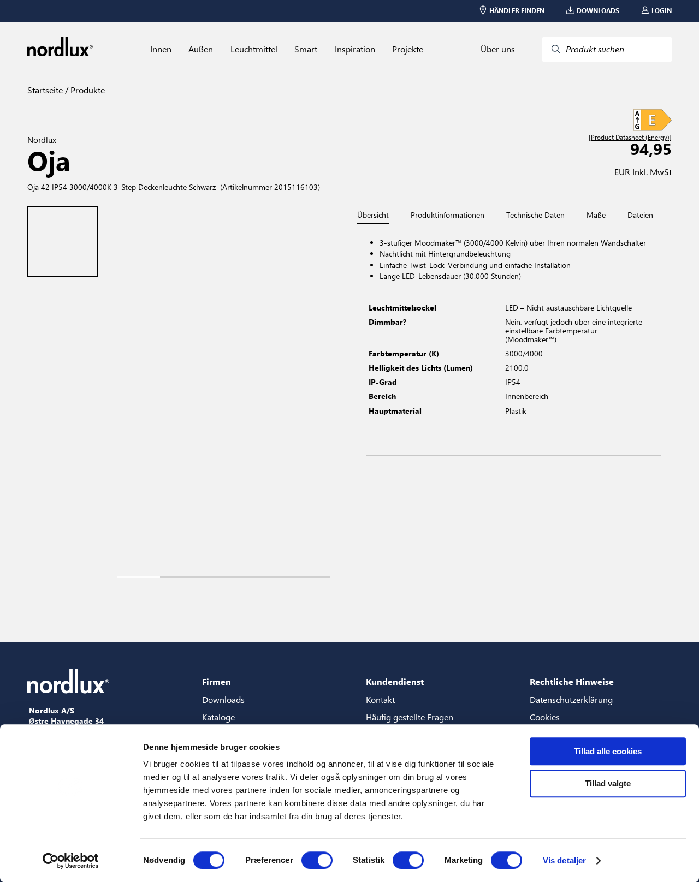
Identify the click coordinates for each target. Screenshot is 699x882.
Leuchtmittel (253, 49)
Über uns (498, 49)
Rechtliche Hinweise (572, 681)
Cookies (545, 717)
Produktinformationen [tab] (447, 215)
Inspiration (355, 49)
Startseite (45, 90)
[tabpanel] (513, 340)
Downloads (223, 699)
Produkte (86, 90)
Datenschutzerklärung (571, 699)
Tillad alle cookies (608, 751)
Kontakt (380, 699)
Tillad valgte (608, 783)
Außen (200, 49)
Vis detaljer (564, 860)
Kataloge (218, 717)
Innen (160, 49)
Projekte (407, 49)
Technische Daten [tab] (535, 215)
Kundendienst (395, 681)
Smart (305, 49)
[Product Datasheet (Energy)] (630, 137)
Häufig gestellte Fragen (409, 717)
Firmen (216, 681)
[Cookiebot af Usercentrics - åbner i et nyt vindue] (71, 861)
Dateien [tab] (640, 215)
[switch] (317, 860)
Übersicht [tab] (373, 215)
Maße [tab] (596, 215)
